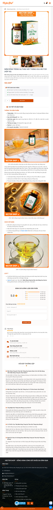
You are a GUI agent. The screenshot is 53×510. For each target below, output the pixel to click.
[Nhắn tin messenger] (50, 508)
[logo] (8, 3)
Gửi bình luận (26, 322)
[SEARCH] (44, 3)
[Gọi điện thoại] (2, 508)
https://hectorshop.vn (9, 476)
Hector (9, 280)
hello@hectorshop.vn (9, 473)
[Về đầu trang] (51, 204)
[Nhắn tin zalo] (50, 503)
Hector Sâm (24, 230)
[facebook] (28, 503)
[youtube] (31, 503)
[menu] (50, 3)
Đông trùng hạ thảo (11, 9)
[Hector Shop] (5, 9)
